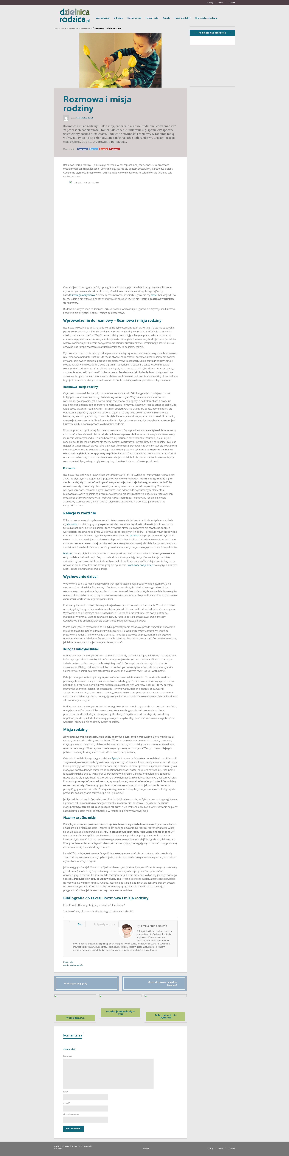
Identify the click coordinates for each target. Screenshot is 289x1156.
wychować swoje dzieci (140, 565)
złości (154, 295)
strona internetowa (71, 1114)
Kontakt (231, 2)
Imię (65, 1092)
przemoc (135, 535)
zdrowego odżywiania (82, 295)
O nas (220, 2)
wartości (79, 965)
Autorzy (210, 2)
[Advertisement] (212, 67)
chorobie (72, 524)
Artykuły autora (103, 924)
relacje (66, 965)
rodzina (73, 965)
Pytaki (115, 758)
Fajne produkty (182, 18)
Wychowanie (103, 18)
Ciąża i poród (134, 18)
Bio (79, 924)
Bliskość (68, 553)
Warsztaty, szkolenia (206, 18)
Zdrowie (118, 18)
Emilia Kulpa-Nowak (84, 118)
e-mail (66, 1103)
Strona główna (60, 28)
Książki (166, 18)
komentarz (67, 1056)
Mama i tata (152, 18)
